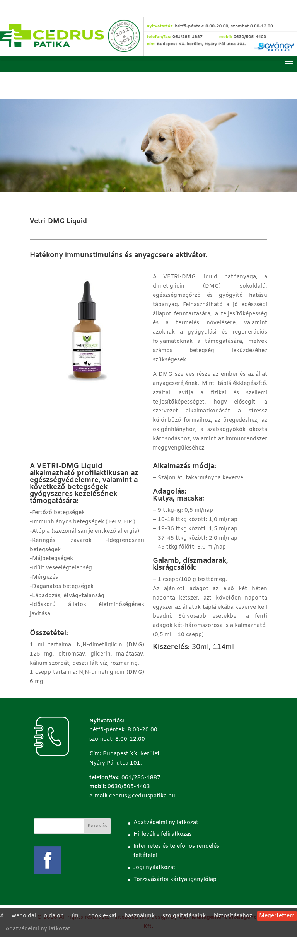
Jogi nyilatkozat (154, 867)
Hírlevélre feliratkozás (162, 834)
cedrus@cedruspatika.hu (142, 796)
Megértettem (277, 916)
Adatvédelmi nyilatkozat (37, 929)
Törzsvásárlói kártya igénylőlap (175, 879)
